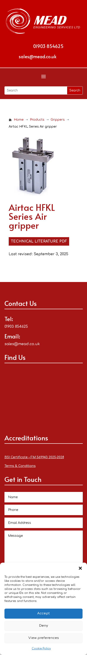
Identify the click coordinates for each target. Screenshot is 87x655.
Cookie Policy (41, 648)
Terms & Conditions (20, 466)
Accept (43, 613)
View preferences (43, 638)
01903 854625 (48, 46)
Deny (43, 626)
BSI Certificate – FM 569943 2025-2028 (34, 457)
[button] (80, 568)
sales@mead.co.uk (37, 56)
